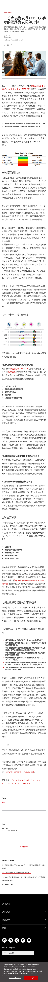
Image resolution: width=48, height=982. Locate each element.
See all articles (7, 884)
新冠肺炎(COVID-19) (19, 368)
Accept (31, 978)
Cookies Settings (15, 978)
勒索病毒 (12, 372)
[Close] (44, 965)
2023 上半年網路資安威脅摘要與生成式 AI (16, 873)
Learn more (23, 973)
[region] (24, 971)
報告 (3, 802)
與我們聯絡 (24, 846)
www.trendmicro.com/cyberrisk (20, 772)
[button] (24, 846)
